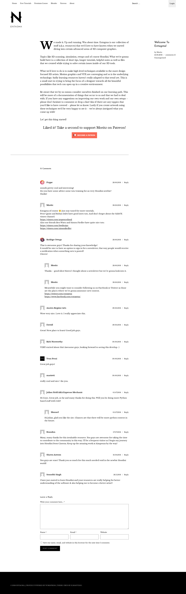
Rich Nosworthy (54, 341)
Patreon (63, 3)
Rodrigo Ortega (54, 239)
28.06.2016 (117, 182)
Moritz (159, 52)
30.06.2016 (116, 342)
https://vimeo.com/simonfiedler (55, 228)
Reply (126, 182)
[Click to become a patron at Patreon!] (84, 138)
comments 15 (171, 55)
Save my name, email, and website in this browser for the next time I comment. (76, 543)
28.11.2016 (117, 475)
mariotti (50, 375)
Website (103, 532)
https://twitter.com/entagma (58, 293)
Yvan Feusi (51, 358)
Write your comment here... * (52, 502)
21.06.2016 (158, 55)
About (72, 3)
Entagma (20, 585)
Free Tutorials (25, 3)
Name (43, 532)
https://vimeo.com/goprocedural (56, 219)
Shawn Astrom (53, 455)
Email (73, 532)
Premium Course (41, 3)
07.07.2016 (117, 432)
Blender (54, 3)
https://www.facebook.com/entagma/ (63, 296)
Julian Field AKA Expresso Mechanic (64, 392)
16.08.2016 (117, 455)
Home (14, 3)
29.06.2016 (116, 308)
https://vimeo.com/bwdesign (54, 225)
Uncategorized (160, 58)
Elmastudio (76, 585)
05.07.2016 (117, 392)
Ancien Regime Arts (56, 308)
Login (172, 3)
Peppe (49, 182)
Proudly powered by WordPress (41, 585)
